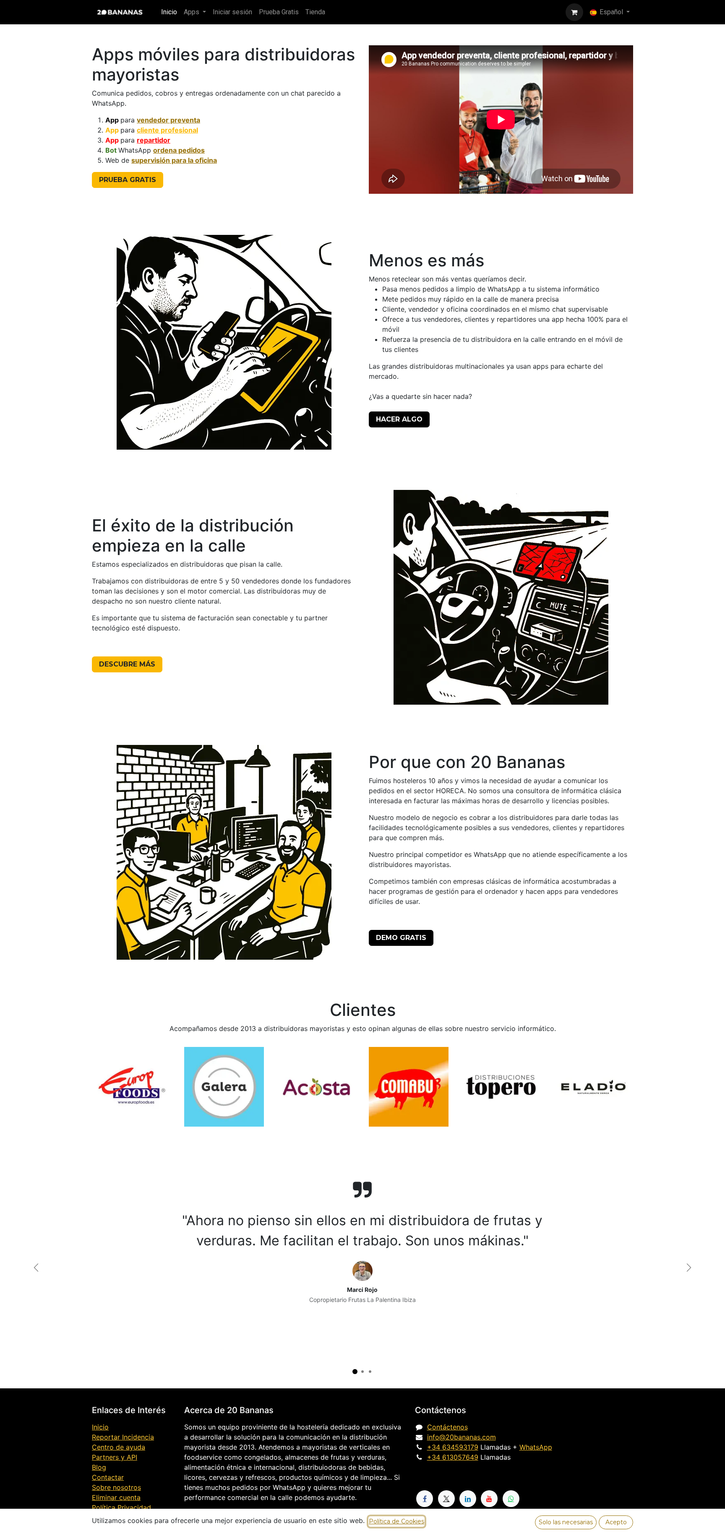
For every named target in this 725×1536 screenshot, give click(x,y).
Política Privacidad (121, 1507)
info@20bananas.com (461, 1437)
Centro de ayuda (118, 1447)
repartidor (153, 140)
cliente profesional (167, 130)
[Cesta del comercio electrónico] (574, 12)
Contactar (108, 1477)
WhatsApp (535, 1447)
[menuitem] (169, 12)
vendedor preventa (168, 120)
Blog (99, 1467)
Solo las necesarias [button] (566, 1522)
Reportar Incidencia (123, 1437)
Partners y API (114, 1457)
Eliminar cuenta (116, 1497)
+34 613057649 (452, 1457)
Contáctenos (447, 1427)
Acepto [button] (616, 1522)
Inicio (100, 1427)
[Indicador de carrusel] (354, 1371)
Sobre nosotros (116, 1487)
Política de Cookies (396, 1521)
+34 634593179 (452, 1447)
